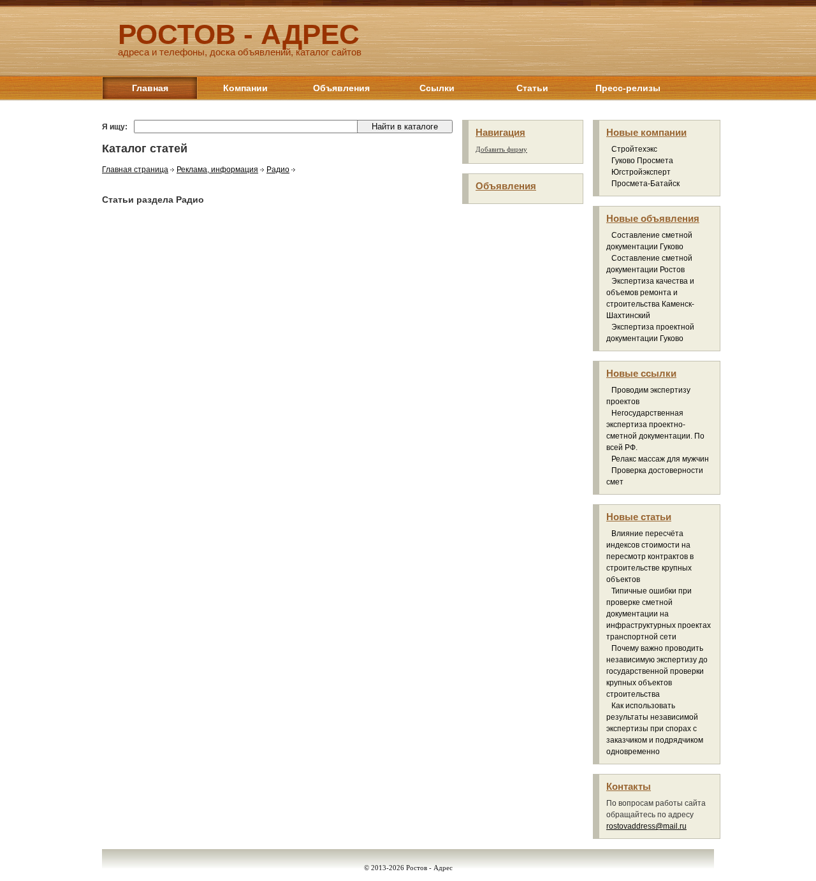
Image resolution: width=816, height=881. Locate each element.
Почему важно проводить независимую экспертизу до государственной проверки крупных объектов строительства (657, 671)
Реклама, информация (217, 169)
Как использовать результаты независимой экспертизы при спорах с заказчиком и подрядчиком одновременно (654, 728)
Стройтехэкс (634, 149)
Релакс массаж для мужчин (660, 459)
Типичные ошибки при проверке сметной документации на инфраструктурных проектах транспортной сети (658, 613)
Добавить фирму (501, 149)
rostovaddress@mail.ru (646, 826)
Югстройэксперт (641, 172)
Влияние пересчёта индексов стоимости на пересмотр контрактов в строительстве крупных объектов (650, 556)
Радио (277, 169)
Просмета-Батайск (645, 183)
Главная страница (135, 169)
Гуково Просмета (642, 160)
